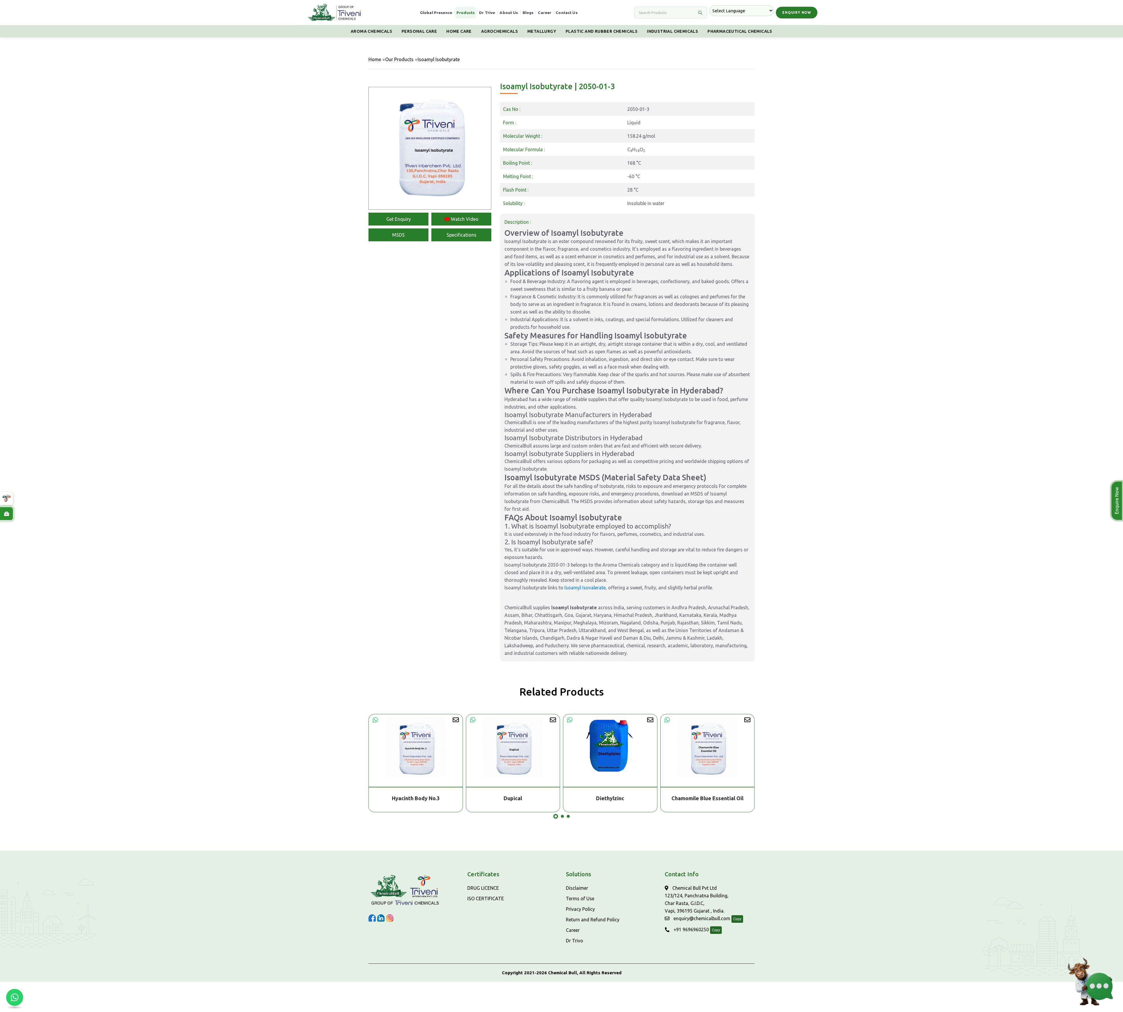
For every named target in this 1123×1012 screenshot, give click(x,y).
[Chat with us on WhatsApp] (14, 997)
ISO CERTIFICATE (485, 898)
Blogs (528, 12)
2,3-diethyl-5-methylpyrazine (707, 798)
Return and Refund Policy (592, 919)
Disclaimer (577, 888)
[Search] (700, 12)
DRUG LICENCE (483, 888)
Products (466, 12)
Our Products (399, 59)
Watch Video (464, 219)
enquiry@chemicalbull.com (701, 918)
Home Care (459, 31)
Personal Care (419, 31)
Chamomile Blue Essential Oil (610, 798)
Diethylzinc (513, 798)
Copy (737, 919)
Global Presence (436, 12)
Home (374, 59)
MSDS (398, 234)
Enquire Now (1117, 500)
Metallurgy (541, 31)
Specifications (461, 234)
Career (544, 12)
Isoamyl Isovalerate (585, 587)
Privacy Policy (580, 909)
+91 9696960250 (690, 929)
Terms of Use (580, 898)
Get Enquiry (398, 219)
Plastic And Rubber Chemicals (602, 31)
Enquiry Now (796, 12)
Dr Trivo (487, 12)
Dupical (416, 798)
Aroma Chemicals (371, 31)
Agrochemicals (499, 31)
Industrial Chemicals (672, 31)
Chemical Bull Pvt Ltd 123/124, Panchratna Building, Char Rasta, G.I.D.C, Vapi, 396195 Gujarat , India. (696, 899)
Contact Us (567, 12)
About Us (509, 12)
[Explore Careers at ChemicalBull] (6, 513)
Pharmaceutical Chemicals (739, 31)
